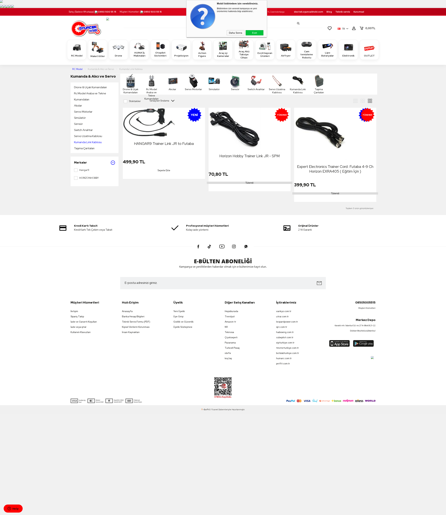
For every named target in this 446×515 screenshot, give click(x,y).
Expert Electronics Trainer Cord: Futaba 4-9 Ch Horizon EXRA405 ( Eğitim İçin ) (335, 169)
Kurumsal (358, 11)
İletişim (74, 311)
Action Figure (202, 54)
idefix (228, 353)
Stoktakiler (135, 101)
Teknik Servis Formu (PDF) (136, 321)
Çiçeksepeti (231, 337)
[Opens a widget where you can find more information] (13, 509)
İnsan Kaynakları (131, 332)
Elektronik (348, 55)
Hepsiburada (231, 311)
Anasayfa (127, 311)
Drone (118, 55)
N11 (226, 326)
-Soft (205, 409)
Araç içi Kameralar (223, 54)
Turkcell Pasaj (232, 347)
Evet (254, 32)
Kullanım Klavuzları (81, 332)
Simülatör (80, 118)
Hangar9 (84, 170)
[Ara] (298, 23)
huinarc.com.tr (284, 358)
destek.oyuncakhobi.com (308, 11)
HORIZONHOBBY (89, 177)
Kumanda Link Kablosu (88, 142)
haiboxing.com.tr (285, 332)
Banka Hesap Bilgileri (133, 316)
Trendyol (229, 316)
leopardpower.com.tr (287, 321)
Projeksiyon (181, 55)
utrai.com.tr (282, 316)
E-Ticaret (213, 409)
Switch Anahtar (83, 130)
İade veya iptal (78, 326)
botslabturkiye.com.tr (287, 353)
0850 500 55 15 (107, 11)
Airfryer (286, 55)
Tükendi (249, 183)
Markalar (80, 162)
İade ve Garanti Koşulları (84, 321)
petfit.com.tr (283, 363)
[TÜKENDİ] (235, 129)
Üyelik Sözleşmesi (182, 326)
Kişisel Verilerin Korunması (135, 326)
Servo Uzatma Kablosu (88, 136)
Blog (329, 11)
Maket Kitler (97, 56)
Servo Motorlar (83, 111)
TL (370, 28)
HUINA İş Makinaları (139, 54)
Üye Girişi (178, 316)
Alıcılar (78, 105)
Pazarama (230, 342)
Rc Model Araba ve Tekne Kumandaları (90, 96)
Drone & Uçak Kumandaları (90, 87)
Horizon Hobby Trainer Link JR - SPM (249, 156)
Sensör (78, 124)
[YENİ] (149, 122)
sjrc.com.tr (281, 326)
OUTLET (369, 55)
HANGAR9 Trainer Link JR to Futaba (164, 143)
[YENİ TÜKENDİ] (320, 134)
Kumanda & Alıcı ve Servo (93, 76)
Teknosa (229, 332)
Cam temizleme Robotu (306, 54)
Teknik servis (342, 11)
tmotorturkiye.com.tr (287, 347)
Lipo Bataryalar (327, 54)
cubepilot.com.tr (284, 337)
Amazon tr (230, 321)
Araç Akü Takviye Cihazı (244, 54)
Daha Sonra (235, 32)
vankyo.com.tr (283, 311)
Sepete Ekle (164, 170)
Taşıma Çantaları (84, 148)
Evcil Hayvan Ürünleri (264, 54)
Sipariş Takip (77, 316)
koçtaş (228, 358)
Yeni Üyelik (179, 311)
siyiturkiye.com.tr (285, 342)
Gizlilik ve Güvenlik (183, 321)
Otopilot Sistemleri (160, 54)
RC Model (76, 55)
